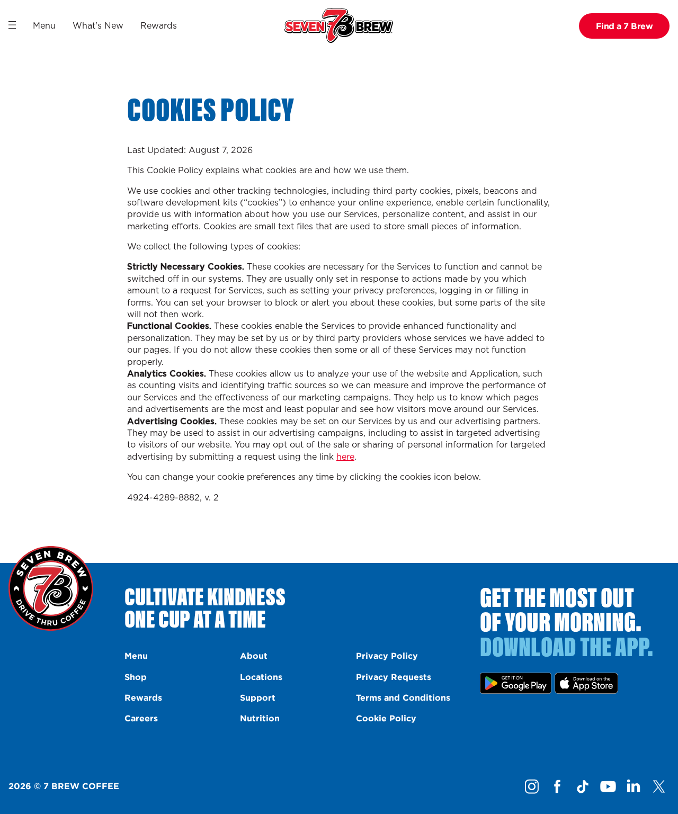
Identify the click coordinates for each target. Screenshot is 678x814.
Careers (141, 718)
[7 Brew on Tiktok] (582, 786)
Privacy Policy (387, 655)
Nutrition (260, 718)
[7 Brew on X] (659, 786)
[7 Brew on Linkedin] (633, 786)
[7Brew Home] (339, 26)
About (253, 655)
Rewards (158, 26)
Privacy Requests (393, 677)
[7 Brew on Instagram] (531, 786)
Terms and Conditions (403, 697)
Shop (135, 677)
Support (257, 697)
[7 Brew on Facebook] (557, 786)
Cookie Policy (386, 718)
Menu (44, 26)
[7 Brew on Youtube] (608, 786)
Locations (261, 677)
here (345, 457)
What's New (98, 26)
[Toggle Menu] (12, 25)
